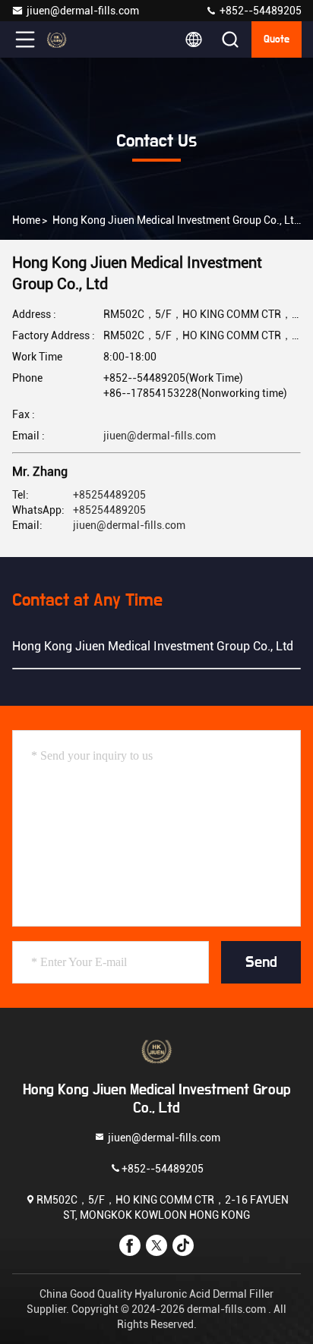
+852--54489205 (259, 11)
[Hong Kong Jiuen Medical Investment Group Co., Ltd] (75, 39)
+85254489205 (109, 495)
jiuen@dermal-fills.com (83, 11)
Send (261, 962)
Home (26, 220)
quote (276, 39)
